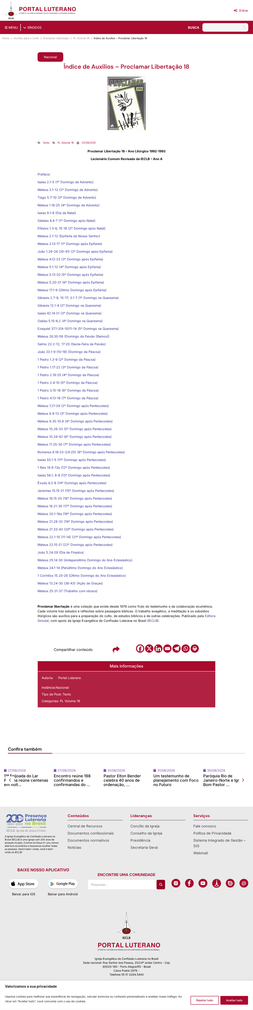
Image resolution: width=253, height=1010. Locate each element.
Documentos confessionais (91, 855)
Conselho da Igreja (146, 855)
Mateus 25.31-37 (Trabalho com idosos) (67, 591)
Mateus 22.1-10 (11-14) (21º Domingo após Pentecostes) (79, 537)
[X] (149, 648)
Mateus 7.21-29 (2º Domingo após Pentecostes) (73, 406)
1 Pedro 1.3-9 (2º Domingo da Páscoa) (67, 359)
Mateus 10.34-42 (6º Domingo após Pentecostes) (75, 437)
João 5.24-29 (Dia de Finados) (61, 552)
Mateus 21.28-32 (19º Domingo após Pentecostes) (75, 521)
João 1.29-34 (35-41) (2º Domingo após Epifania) (75, 251)
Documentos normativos (88, 862)
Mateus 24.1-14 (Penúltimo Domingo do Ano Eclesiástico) (80, 568)
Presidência (140, 862)
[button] (50, 57)
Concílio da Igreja (145, 847)
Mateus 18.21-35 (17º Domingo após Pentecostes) (75, 506)
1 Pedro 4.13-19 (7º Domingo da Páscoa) (68, 398)
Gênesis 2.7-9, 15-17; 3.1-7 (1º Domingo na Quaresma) (78, 298)
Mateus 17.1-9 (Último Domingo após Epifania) (72, 290)
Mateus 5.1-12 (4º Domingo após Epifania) (69, 267)
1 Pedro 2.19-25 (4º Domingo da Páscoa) (68, 375)
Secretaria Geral (144, 869)
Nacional (62, 687)
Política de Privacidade (212, 855)
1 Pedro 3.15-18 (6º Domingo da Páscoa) (68, 390)
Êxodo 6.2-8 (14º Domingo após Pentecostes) (72, 483)
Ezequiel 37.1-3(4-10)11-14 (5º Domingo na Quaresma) (78, 329)
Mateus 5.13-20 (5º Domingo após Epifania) (70, 275)
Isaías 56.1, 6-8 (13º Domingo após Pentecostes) (74, 475)
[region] (126, 995)
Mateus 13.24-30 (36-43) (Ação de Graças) (70, 583)
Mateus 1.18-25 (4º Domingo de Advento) (69, 205)
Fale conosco (204, 847)
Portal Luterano (69, 678)
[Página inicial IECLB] (11, 10)
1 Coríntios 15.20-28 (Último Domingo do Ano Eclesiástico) (82, 576)
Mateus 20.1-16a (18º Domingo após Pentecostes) (75, 514)
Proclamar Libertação (56, 38)
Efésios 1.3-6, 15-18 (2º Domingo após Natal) (72, 228)
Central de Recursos (85, 847)
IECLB (152, 621)
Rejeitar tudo (204, 1000)
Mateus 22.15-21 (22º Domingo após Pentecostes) (75, 545)
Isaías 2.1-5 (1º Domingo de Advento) (65, 182)
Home (5, 38)
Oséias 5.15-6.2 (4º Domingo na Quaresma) (70, 321)
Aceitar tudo (234, 1000)
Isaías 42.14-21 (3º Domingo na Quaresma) (70, 313)
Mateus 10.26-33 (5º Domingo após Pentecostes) (75, 429)
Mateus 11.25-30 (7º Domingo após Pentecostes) (74, 444)
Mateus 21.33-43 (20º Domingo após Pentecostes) (76, 529)
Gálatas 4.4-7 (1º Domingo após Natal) (66, 221)
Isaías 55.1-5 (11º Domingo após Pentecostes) (72, 460)
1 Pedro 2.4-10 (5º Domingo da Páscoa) (68, 383)
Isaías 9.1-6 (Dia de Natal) (57, 213)
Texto (67, 694)
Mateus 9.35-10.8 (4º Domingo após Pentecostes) (75, 421)
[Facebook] (140, 648)
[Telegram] (176, 648)
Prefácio (44, 174)
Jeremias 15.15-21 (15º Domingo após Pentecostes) (76, 491)
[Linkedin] (158, 648)
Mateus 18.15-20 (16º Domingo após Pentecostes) (75, 498)
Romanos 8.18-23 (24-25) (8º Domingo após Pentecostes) (81, 452)
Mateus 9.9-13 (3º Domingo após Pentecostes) (73, 413)
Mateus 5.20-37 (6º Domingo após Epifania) (71, 282)
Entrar (243, 10)
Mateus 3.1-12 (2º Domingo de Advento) (68, 190)
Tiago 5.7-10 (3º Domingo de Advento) (67, 197)
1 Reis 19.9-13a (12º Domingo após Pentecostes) (74, 467)
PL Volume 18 (81, 38)
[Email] (167, 648)
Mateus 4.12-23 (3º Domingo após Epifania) (70, 259)
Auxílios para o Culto (26, 38)
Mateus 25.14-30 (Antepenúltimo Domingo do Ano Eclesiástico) (85, 560)
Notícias (74, 869)
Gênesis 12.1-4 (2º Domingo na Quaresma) (69, 305)
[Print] (195, 648)
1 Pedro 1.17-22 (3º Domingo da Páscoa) (68, 367)
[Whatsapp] (185, 648)
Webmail (200, 874)
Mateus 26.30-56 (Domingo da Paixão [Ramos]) (74, 336)
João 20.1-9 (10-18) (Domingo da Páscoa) (69, 352)
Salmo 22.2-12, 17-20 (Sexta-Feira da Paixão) (72, 344)
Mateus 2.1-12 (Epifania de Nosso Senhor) (69, 236)
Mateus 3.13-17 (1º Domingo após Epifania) (70, 244)
